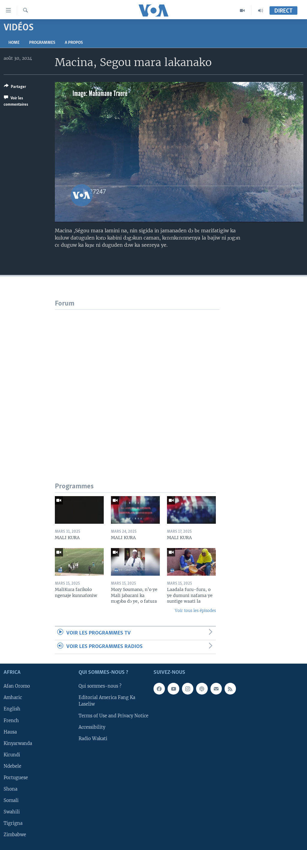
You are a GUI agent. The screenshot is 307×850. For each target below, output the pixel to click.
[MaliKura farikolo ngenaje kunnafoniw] (79, 562)
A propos (74, 43)
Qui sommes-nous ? (100, 686)
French (11, 720)
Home (13, 43)
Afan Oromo (17, 686)
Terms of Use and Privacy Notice (113, 715)
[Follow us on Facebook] (159, 688)
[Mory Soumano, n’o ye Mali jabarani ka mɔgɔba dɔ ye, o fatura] (135, 562)
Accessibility (92, 727)
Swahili (12, 811)
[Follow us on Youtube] (173, 688)
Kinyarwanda (18, 743)
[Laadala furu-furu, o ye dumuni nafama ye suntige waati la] (191, 562)
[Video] (242, 10)
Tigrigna (13, 823)
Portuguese (16, 777)
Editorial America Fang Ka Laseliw (107, 701)
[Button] (15, 87)
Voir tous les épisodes (195, 610)
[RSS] (230, 688)
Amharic (13, 697)
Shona (10, 788)
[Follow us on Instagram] (187, 688)
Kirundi (12, 754)
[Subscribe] (216, 688)
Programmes (42, 43)
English (12, 709)
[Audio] (261, 10)
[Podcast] (201, 688)
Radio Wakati (93, 738)
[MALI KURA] (79, 510)
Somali (11, 800)
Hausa (10, 731)
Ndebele (12, 766)
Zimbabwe (15, 834)
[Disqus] (137, 385)
